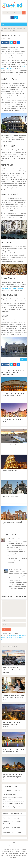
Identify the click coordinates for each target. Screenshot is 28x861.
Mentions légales (16, 849)
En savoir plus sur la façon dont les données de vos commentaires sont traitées (13, 637)
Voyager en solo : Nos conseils (11, 794)
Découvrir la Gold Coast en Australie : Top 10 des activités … (12, 724)
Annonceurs (20, 847)
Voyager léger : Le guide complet (12, 790)
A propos (13, 847)
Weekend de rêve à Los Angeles (12, 832)
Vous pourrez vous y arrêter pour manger (12, 288)
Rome (2, 30)
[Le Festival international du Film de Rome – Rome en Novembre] (14, 384)
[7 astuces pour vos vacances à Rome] (14, 513)
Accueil (6, 847)
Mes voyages (11, 28)
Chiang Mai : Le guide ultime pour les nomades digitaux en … (13, 777)
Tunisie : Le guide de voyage (11, 818)
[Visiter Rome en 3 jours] (14, 462)
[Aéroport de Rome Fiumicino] (14, 436)
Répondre (9, 565)
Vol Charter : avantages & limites (12, 807)
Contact (24, 849)
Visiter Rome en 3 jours (10, 470)
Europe (19, 28)
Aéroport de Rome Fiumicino (12, 445)
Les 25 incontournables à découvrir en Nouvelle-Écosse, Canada (13, 670)
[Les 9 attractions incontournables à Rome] (14, 410)
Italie (24, 28)
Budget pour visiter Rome (11, 496)
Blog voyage (4, 28)
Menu (3, 24)
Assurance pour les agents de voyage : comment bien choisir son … (13, 697)
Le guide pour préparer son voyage (13, 803)
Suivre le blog (6, 849)
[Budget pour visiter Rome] (14, 487)
